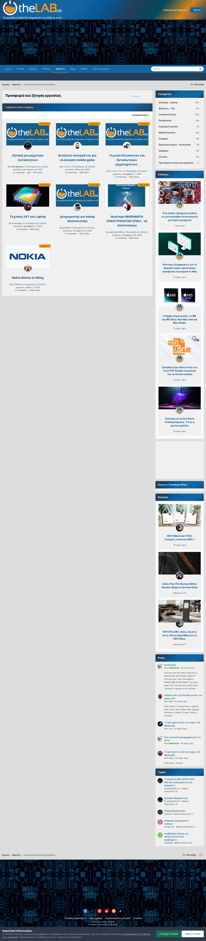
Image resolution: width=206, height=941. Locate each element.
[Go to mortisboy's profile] (28, 207)
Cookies (137, 918)
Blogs (73, 69)
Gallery (84, 69)
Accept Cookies (169, 934)
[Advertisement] (103, 42)
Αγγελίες (60, 69)
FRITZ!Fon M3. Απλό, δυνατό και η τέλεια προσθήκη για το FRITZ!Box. (179, 635)
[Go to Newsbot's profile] (180, 205)
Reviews (46, 69)
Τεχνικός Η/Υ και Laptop (28, 216)
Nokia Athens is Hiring (28, 277)
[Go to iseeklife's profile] (160, 835)
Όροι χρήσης (96, 918)
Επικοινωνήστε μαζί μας (118, 918)
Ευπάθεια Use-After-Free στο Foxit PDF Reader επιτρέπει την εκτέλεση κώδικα (179, 371)
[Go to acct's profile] (160, 696)
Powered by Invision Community (103, 924)
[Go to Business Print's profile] (127, 146)
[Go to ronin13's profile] (160, 812)
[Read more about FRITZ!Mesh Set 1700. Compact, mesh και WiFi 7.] (179, 515)
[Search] (200, 68)
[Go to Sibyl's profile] (160, 753)
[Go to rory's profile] (160, 723)
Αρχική (8, 69)
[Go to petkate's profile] (77, 207)
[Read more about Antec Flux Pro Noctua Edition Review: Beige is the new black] (179, 563)
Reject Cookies (193, 934)
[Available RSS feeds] (201, 855)
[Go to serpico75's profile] (160, 822)
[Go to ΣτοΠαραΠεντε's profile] (160, 780)
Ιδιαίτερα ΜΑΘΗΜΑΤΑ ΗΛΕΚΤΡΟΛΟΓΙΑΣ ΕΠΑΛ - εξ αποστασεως (127, 221)
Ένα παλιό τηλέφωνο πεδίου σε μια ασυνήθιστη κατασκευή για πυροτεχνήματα (180, 217)
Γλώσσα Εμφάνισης (75, 918)
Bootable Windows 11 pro (176, 798)
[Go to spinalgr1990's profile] (127, 207)
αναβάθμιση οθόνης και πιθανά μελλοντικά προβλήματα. (176, 836)
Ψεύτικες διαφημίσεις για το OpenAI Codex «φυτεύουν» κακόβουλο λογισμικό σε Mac (179, 268)
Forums (20, 69)
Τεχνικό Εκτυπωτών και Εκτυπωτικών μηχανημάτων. (127, 160)
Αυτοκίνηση (170, 665)
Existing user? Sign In (174, 10)
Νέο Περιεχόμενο (101, 69)
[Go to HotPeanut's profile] (160, 666)
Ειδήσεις (33, 69)
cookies (40, 934)
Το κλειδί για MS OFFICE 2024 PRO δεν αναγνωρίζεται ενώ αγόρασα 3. (179, 782)
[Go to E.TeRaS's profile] (28, 268)
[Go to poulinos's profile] (180, 528)
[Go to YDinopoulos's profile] (28, 146)
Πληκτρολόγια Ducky (174, 811)
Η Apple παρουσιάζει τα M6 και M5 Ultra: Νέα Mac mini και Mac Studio (179, 319)
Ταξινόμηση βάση (140, 115)
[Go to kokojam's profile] (77, 146)
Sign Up (197, 10)
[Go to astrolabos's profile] (180, 576)
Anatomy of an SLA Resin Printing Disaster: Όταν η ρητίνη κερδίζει (179, 422)
